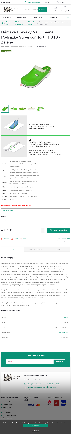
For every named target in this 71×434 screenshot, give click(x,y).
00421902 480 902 (54, 384)
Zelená (66, 318)
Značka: (63, 239)
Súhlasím (36, 425)
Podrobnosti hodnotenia (26, 46)
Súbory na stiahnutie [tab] (35, 249)
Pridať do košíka (60, 230)
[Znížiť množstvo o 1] (42, 231)
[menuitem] (7, 17)
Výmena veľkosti (7, 405)
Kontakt (5, 410)
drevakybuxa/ (52, 387)
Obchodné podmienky (9, 415)
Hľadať (42, 9)
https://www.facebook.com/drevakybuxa (36, 388)
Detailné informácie (7, 210)
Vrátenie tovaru (7, 407)
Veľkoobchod (7, 413)
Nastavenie (35, 431)
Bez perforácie (63, 332)
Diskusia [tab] (58, 249)
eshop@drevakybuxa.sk (34, 384)
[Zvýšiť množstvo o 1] (42, 229)
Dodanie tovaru (7, 418)
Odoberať (59, 362)
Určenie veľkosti (5, 2)
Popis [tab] (12, 249)
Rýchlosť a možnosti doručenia (16, 205)
